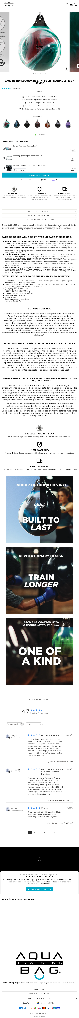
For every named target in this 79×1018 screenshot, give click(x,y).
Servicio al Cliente (39, 994)
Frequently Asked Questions (39, 219)
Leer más (40, 755)
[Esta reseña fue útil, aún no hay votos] (67, 823)
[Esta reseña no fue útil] (70, 800)
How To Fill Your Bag (39, 215)
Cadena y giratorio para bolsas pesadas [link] (27, 156)
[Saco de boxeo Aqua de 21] (16, 123)
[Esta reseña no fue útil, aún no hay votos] (71, 762)
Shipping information (39, 211)
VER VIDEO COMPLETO (41, 889)
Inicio (39, 77)
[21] (68, 123)
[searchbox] (13, 724)
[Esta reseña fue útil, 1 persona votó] (67, 762)
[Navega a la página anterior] (25, 832)
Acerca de (39, 989)
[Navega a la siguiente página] (54, 832)
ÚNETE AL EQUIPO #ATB (39, 998)
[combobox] (33, 724)
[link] (8, 148)
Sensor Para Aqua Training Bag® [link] (25, 146)
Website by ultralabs (39, 1016)
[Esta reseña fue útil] (66, 800)
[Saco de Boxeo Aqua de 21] (6, 123)
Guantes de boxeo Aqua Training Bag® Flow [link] (29, 165)
